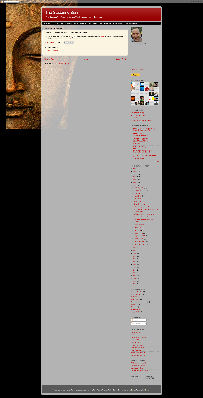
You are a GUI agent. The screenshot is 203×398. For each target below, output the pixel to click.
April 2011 (138, 196)
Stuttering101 (135, 340)
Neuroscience (135, 309)
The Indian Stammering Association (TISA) (141, 139)
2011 (134, 185)
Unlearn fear (138, 201)
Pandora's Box (135, 312)
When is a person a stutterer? (144, 207)
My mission (93, 23)
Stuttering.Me (135, 342)
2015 (135, 256)
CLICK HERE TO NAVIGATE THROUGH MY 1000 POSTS (65, 23)
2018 (135, 264)
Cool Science (135, 299)
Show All (156, 161)
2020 (135, 270)
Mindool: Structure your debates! (141, 120)
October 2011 (139, 238)
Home (85, 59)
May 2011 (138, 199)
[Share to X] (69, 43)
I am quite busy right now (142, 217)
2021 (135, 273)
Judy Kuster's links (137, 368)
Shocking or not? (139, 204)
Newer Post (49, 59)
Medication (134, 307)
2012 (135, 248)
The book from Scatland (140, 135)
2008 (135, 177)
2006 (135, 171)
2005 (135, 168)
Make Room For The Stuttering (144, 128)
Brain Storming (136, 294)
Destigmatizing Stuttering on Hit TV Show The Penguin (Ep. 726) (143, 151)
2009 (135, 180)
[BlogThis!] (67, 43)
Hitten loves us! (139, 224)
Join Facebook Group (138, 115)
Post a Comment (52, 51)
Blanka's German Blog (138, 355)
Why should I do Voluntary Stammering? (141, 142)
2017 (135, 262)
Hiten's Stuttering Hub (138, 352)
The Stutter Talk (136, 332)
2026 (135, 284)
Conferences (135, 297)
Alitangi (132, 390)
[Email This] (65, 43)
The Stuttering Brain (62, 12)
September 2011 (140, 236)
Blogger (147, 390)
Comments (137, 323)
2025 (135, 281)
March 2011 (139, 193)
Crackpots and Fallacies (139, 302)
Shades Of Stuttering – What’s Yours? (144, 130)
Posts (135, 320)
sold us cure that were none (68, 39)
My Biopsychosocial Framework (111, 23)
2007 (135, 174)
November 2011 (140, 241)
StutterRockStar (136, 350)
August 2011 (139, 233)
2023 (135, 275)
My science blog (131, 23)
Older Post (121, 59)
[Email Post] (59, 42)
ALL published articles (138, 365)
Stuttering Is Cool (139, 133)
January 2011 (139, 187)
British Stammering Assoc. (139, 370)
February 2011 (140, 190)
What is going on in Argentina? (144, 214)
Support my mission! (137, 69)
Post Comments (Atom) (61, 63)
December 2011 (140, 244)
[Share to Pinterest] (73, 43)
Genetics (133, 304)
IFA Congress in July (137, 113)
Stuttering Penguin (138, 158)
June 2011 (138, 227)
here (102, 37)
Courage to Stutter (137, 345)
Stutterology (135, 335)
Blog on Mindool (136, 118)
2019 (135, 267)
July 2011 (138, 230)
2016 (135, 259)
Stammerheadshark (137, 347)
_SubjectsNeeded (136, 292)
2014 (135, 253)
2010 (135, 182)
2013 (135, 250)
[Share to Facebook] (71, 43)
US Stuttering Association (139, 363)
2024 (135, 278)
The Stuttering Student (138, 337)
